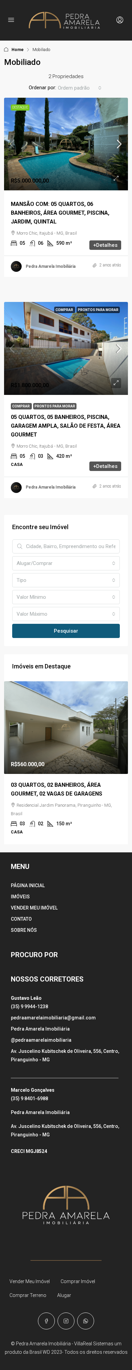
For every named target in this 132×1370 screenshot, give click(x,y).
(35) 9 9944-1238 (29, 1006)
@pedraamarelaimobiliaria (41, 1040)
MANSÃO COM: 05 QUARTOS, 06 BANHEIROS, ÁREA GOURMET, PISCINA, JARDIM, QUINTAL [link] (60, 213)
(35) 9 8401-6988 (29, 1098)
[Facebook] (46, 1321)
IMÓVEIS (20, 896)
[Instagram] (66, 1321)
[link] (66, 144)
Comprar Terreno (27, 1295)
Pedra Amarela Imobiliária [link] (50, 266)
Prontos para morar (98, 310)
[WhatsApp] (85, 1321)
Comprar (65, 310)
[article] (66, 763)
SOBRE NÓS (24, 930)
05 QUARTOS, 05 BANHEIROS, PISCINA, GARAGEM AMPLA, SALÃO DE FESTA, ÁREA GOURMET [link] (65, 426)
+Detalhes (105, 245)
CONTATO (21, 919)
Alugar (64, 1295)
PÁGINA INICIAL (28, 885)
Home (18, 49)
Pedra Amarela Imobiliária (40, 1029)
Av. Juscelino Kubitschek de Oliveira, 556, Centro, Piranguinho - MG (65, 1055)
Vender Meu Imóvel (29, 1281)
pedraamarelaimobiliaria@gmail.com (53, 1017)
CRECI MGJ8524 (29, 1151)
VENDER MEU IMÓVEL (34, 908)
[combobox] (80, 88)
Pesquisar (66, 631)
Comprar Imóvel (78, 1281)
